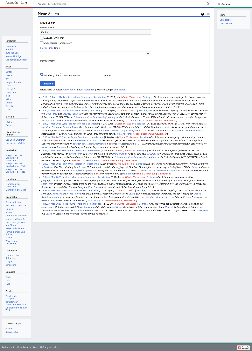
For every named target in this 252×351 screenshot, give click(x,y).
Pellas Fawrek (74, 193)
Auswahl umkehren (54, 37)
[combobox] (95, 32)
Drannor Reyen (70, 113)
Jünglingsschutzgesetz (81, 170)
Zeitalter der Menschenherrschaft (90, 117)
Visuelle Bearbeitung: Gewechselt (159, 120)
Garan (67, 120)
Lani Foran (56, 193)
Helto (167, 206)
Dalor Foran (47, 183)
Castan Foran (75, 153)
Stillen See (75, 160)
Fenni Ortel (67, 163)
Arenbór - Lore (17, 2)
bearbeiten (100, 97)
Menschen (54, 120)
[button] (148, 53)
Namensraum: (47, 27)
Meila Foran (52, 113)
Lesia (90, 153)
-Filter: (50, 47)
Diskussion (135, 97)
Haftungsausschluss (50, 347)
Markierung (134, 120)
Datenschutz (8, 347)
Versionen (87, 97)
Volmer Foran (69, 110)
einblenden (120, 89)
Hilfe (207, 14)
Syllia (152, 153)
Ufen (98, 173)
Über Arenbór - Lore (27, 347)
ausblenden (69, 89)
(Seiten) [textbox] (45, 31)
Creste (184, 170)
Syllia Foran (68, 123)
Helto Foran (47, 167)
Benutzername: (48, 60)
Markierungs (46, 47)
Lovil (55, 140)
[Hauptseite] (16, 21)
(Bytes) (108, 75)
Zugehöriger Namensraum (58, 42)
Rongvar (114, 117)
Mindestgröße (51, 75)
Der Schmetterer (71, 97)
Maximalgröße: (72, 75)
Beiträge (147, 97)
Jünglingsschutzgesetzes (158, 197)
